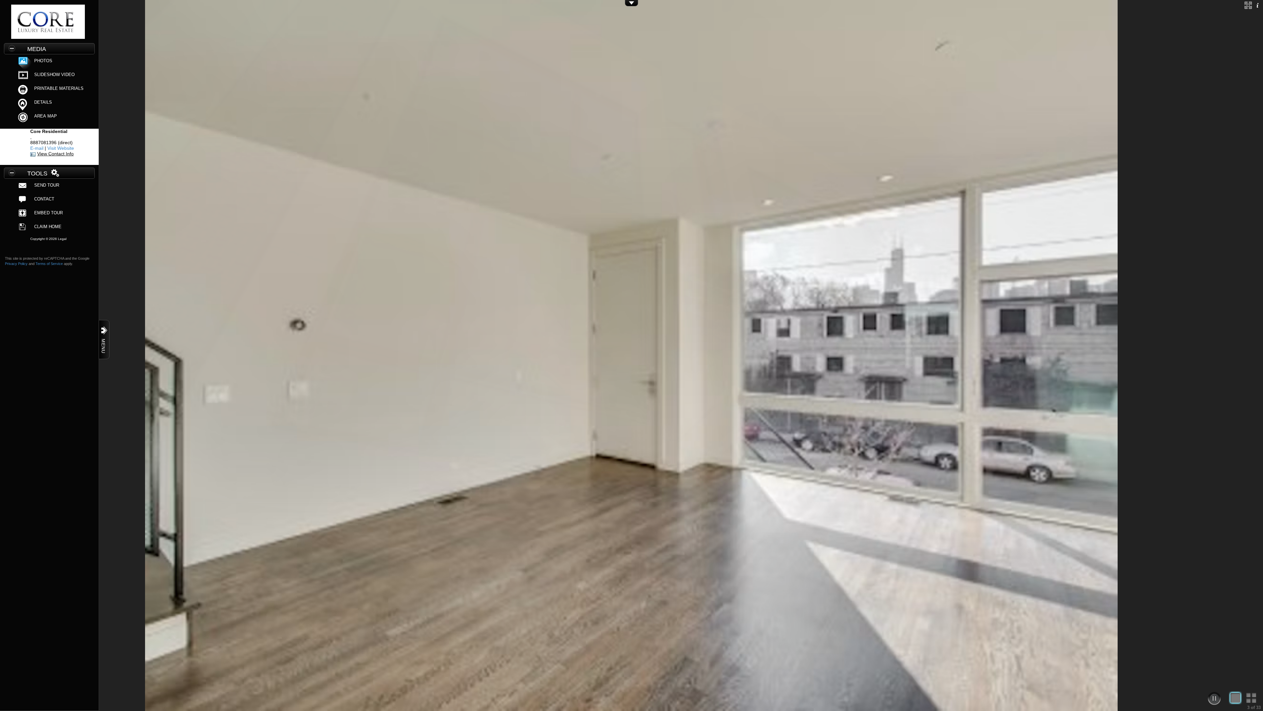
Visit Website (60, 148)
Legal (62, 239)
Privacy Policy (16, 264)
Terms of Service (49, 264)
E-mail (36, 148)
